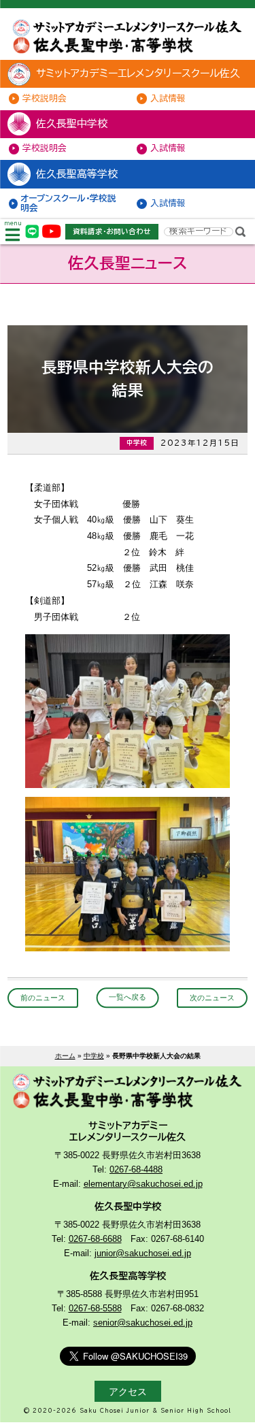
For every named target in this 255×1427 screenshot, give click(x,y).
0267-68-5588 (95, 1308)
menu (13, 223)
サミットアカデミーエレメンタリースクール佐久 (138, 73)
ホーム (65, 1056)
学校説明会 (44, 98)
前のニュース (42, 998)
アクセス (128, 1391)
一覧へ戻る (127, 998)
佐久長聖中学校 (71, 123)
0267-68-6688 (95, 1239)
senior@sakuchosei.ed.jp (142, 1323)
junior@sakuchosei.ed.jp (143, 1253)
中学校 (94, 1056)
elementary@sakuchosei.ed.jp (143, 1184)
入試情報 (168, 98)
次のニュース (212, 998)
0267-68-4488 (136, 1170)
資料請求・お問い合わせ (111, 231)
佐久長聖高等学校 (77, 174)
